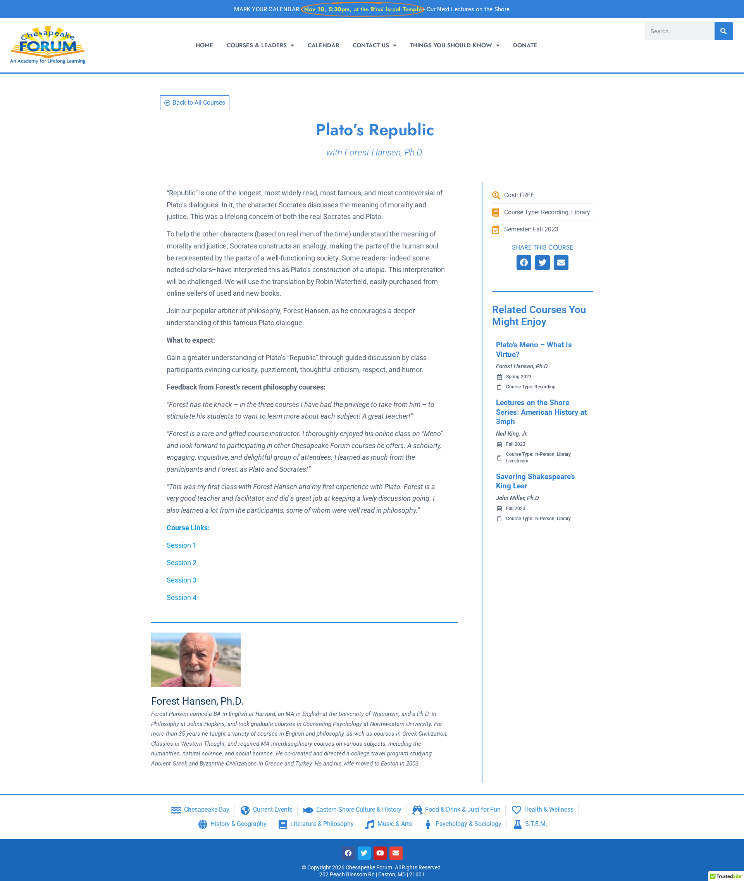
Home (204, 45)
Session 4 (181, 597)
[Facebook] (348, 853)
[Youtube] (380, 853)
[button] (524, 262)
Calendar (323, 45)
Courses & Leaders (257, 45)
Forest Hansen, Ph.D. (197, 701)
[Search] (724, 31)
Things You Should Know (451, 45)
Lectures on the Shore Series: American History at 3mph (541, 412)
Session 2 (181, 563)
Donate (525, 45)
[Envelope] (396, 853)
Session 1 (181, 545)
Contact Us (371, 45)
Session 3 (181, 580)
